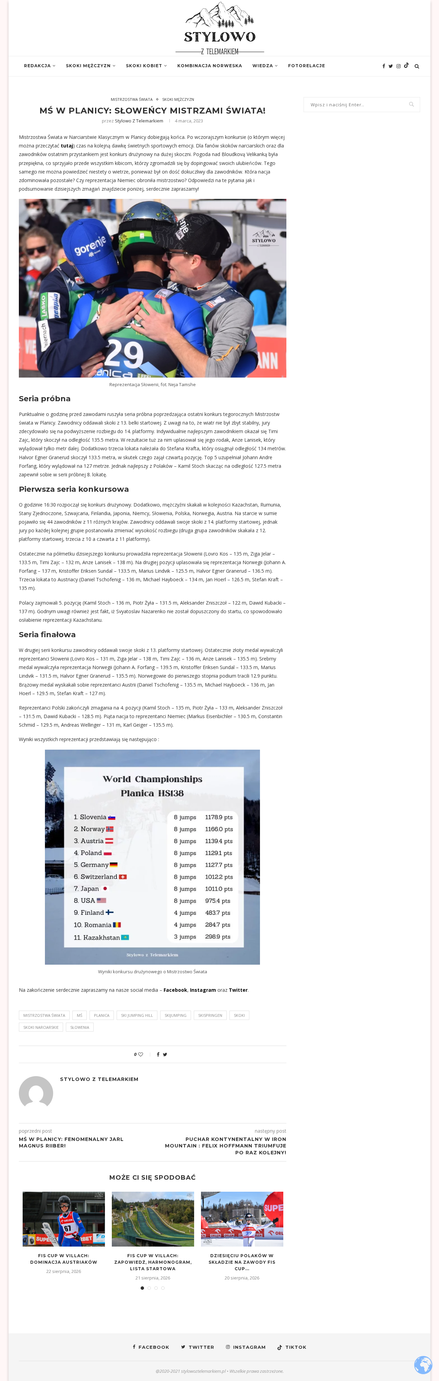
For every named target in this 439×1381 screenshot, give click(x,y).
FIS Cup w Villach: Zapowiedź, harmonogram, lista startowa (153, 1262)
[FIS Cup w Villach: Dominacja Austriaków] (64, 1219)
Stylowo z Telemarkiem (139, 121)
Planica (101, 1015)
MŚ (79, 1015)
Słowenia (79, 1027)
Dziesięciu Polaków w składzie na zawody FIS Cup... (242, 1262)
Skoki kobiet (144, 65)
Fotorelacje (306, 65)
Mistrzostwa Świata (132, 99)
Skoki (239, 1015)
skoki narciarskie (41, 1027)
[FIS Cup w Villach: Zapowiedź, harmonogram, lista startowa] (153, 1219)
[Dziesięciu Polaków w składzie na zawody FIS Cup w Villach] (242, 1219)
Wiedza (262, 65)
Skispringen (210, 1015)
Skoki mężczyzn (88, 65)
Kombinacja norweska (209, 65)
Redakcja (37, 65)
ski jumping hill (137, 1015)
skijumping (176, 1015)
